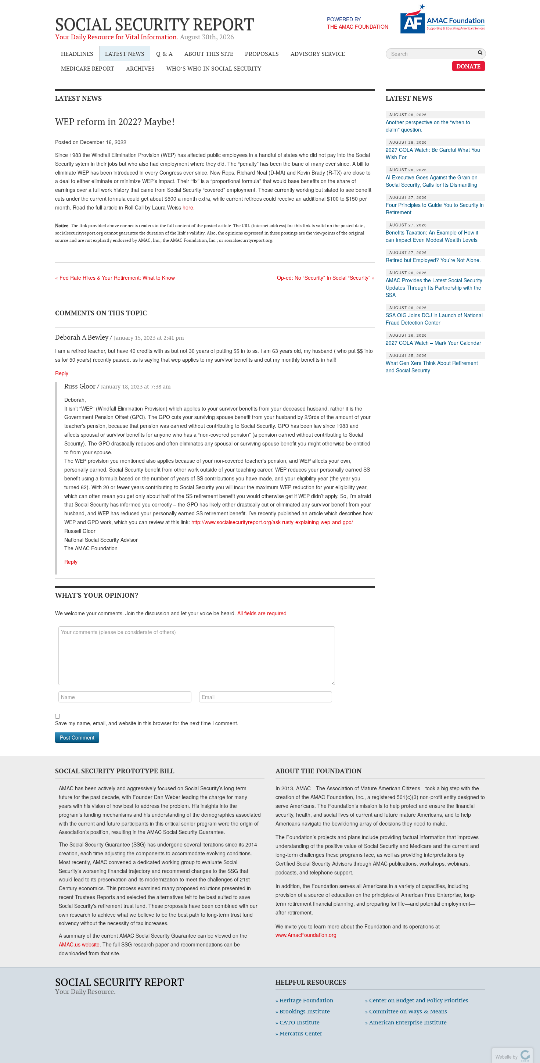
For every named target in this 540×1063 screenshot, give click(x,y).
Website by (505, 1056)
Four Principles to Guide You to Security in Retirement (435, 208)
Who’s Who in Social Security (213, 68)
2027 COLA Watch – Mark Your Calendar (433, 342)
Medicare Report (87, 68)
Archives (140, 68)
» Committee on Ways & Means (406, 1011)
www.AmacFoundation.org (306, 934)
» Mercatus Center (299, 1033)
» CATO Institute (298, 1022)
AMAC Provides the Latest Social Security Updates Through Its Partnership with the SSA (434, 287)
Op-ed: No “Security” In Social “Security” (326, 277)
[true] (480, 53)
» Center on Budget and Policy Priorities (416, 1000)
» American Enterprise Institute (406, 1022)
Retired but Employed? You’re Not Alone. (433, 260)
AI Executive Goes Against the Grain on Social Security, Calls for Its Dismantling (432, 180)
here (188, 207)
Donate (468, 66)
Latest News (124, 54)
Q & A (164, 54)
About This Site (208, 54)
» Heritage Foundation (304, 1000)
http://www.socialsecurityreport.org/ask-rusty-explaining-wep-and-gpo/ (272, 522)
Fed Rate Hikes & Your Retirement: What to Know (115, 277)
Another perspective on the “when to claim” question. (428, 125)
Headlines (77, 54)
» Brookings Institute (303, 1011)
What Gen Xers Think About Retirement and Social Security (432, 366)
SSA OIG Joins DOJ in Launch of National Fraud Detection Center (434, 318)
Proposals (262, 54)
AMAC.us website (79, 944)
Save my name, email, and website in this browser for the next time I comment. (146, 723)
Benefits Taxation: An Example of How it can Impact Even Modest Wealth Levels (432, 236)
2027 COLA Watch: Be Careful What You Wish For (433, 153)
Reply (61, 373)
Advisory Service (318, 54)
